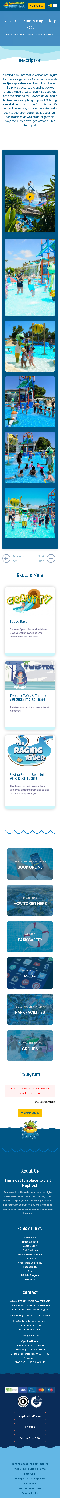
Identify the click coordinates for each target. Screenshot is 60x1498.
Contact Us (30, 1258)
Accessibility (30, 1266)
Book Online (36, 6)
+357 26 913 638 (32, 1325)
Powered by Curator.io (44, 1101)
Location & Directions (30, 1254)
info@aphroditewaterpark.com (30, 1321)
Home (9, 34)
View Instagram (30, 1112)
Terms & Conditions (29, 1488)
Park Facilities (30, 1250)
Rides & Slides (30, 1241)
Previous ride (18, 558)
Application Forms (30, 1416)
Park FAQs (30, 1279)
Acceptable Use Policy (30, 1262)
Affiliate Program (30, 1275)
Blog (30, 1271)
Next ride (41, 558)
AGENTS (30, 1427)
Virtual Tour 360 (30, 1438)
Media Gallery (30, 1245)
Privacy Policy (30, 1493)
